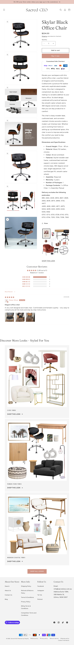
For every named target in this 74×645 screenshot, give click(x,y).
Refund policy (34, 638)
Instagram (40, 590)
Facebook (40, 586)
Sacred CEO (14, 638)
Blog (6, 599)
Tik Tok (39, 595)
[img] (9, 297)
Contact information (63, 640)
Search (7, 586)
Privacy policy (44, 638)
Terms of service (54, 638)
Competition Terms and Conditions (28, 614)
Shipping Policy (26, 586)
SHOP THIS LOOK (48, 261)
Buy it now (55, 56)
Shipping (44, 36)
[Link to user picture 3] (30, 317)
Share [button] (46, 223)
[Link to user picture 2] (20, 317)
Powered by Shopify (23, 638)
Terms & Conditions (27, 597)
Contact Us (8, 595)
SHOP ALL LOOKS (37, 571)
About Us (8, 590)
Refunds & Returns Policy (27, 592)
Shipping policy (65, 638)
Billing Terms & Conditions (26, 607)
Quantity (44, 39)
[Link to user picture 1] (9, 317)
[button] (4, 10)
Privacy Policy (25, 602)
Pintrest (40, 599)
